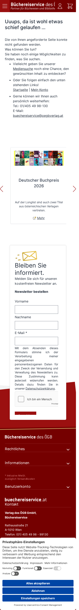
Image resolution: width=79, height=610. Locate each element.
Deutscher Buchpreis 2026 (39, 183)
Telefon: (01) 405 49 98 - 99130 (26, 534)
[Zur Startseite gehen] (33, 6)
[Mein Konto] (60, 6)
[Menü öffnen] (5, 6)
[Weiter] (75, 189)
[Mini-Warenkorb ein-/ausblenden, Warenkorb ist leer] (70, 6)
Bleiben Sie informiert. (30, 269)
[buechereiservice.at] (38, 499)
